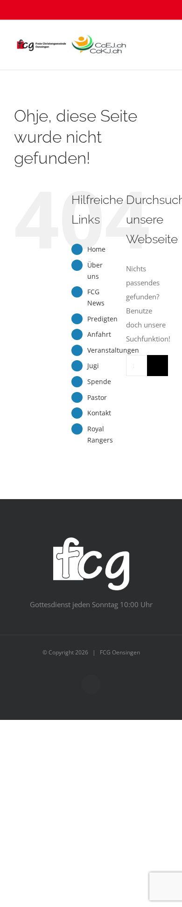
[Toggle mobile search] (147, 35)
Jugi (93, 365)
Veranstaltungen (113, 350)
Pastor (97, 397)
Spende (99, 381)
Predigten (102, 318)
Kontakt (99, 412)
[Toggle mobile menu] (164, 35)
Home (96, 249)
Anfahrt (99, 334)
